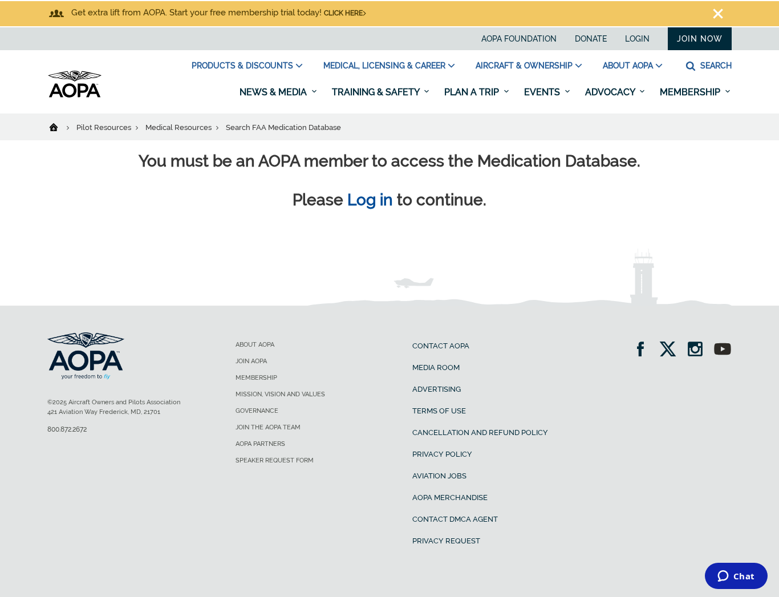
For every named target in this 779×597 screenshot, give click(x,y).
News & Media (274, 92)
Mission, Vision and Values (280, 394)
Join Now (700, 38)
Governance (257, 411)
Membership (691, 92)
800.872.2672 (67, 429)
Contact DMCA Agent (455, 519)
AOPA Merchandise (450, 497)
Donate (591, 38)
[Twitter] (671, 350)
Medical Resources (179, 127)
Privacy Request (446, 541)
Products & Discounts (242, 65)
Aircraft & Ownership (524, 65)
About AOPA (628, 65)
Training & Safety (376, 92)
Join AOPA (251, 361)
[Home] (60, 126)
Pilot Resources (104, 127)
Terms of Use (439, 411)
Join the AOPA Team (268, 427)
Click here (343, 13)
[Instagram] (699, 350)
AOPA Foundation (519, 38)
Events (543, 92)
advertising (436, 389)
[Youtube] (722, 350)
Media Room (436, 367)
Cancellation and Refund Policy (480, 432)
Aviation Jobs (439, 476)
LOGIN (637, 38)
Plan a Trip (472, 92)
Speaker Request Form (275, 460)
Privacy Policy (442, 454)
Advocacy (611, 92)
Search (715, 65)
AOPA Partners (260, 444)
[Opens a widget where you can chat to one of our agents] (736, 577)
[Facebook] (644, 350)
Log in (370, 199)
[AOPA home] (74, 95)
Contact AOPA (440, 346)
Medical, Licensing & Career (384, 65)
